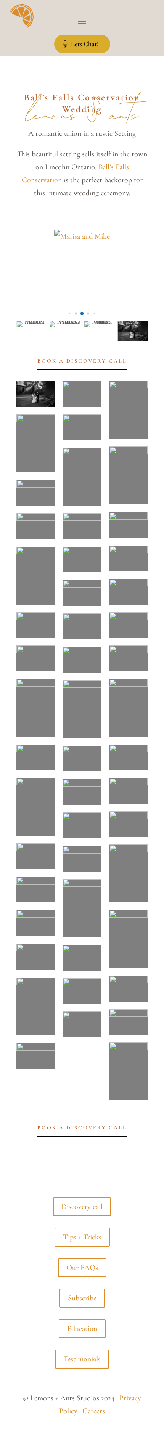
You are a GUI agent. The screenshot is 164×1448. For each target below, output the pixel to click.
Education (82, 1328)
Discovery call (82, 1206)
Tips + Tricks (82, 1237)
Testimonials (82, 1359)
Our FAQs (82, 1267)
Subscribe (82, 1298)
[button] (70, 313)
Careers (93, 1411)
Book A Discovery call (82, 361)
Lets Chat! (85, 44)
